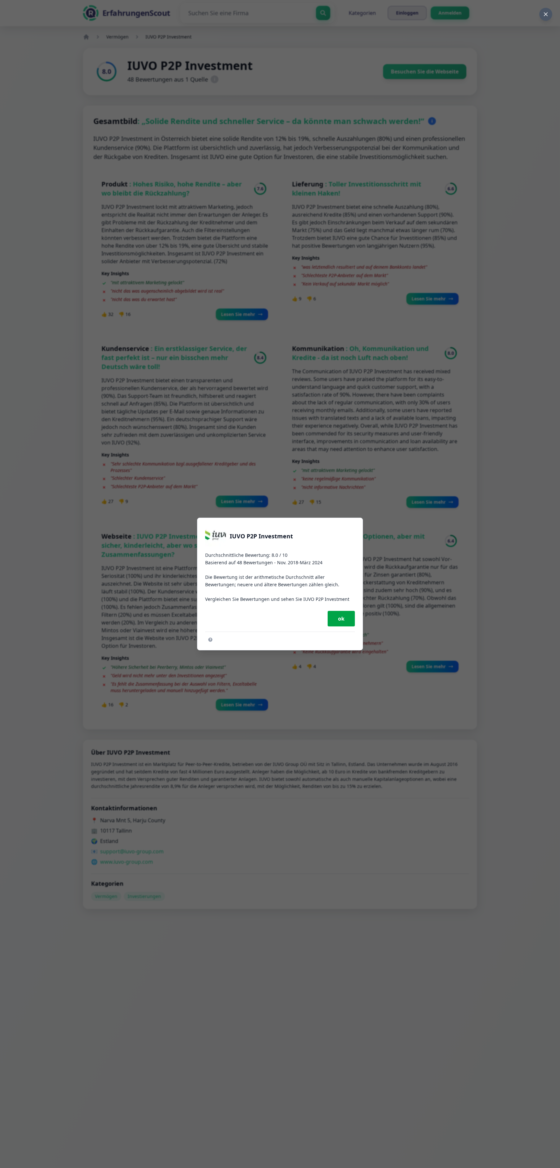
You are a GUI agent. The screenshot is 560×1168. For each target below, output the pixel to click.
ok (341, 618)
